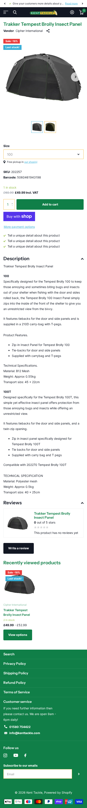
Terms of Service (16, 692)
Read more (71, 3)
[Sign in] (72, 12)
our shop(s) (30, 161)
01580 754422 (20, 727)
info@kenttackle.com (24, 733)
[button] (4, 3)
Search (9, 654)
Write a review (18, 548)
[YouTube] (16, 755)
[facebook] (25, 755)
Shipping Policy (15, 673)
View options (17, 635)
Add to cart (50, 204)
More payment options (19, 227)
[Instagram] (5, 755)
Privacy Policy (14, 663)
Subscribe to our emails (20, 765)
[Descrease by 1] (13, 208)
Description (16, 258)
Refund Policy (14, 682)
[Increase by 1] (13, 200)
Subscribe (79, 774)
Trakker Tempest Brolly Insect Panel (16, 612)
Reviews (12, 503)
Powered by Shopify (58, 792)
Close (15, 12)
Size (6, 146)
